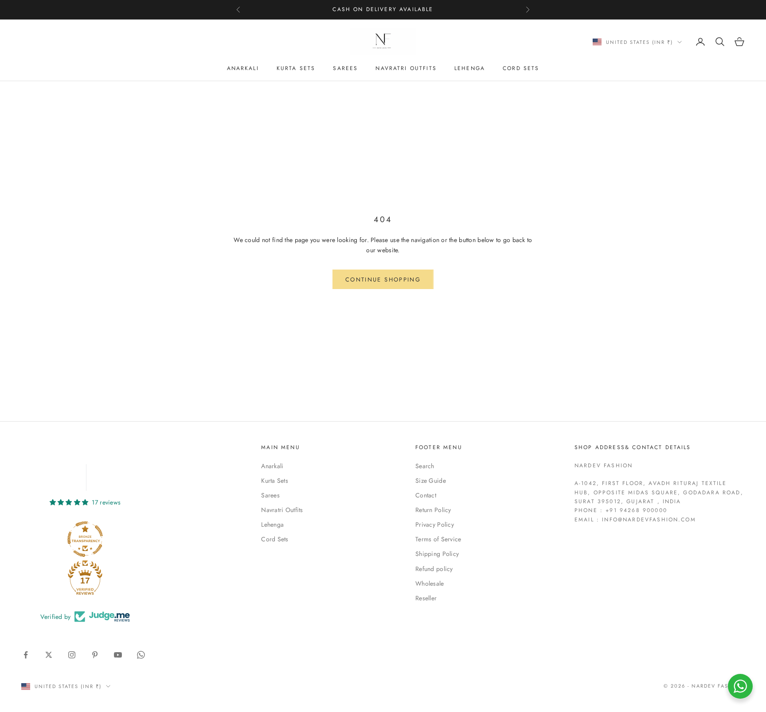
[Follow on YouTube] (117, 654)
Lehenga (469, 68)
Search (424, 466)
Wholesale (429, 583)
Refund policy (434, 568)
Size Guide (430, 480)
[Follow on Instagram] (71, 654)
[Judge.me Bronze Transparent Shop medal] (85, 539)
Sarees (345, 68)
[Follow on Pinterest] (94, 654)
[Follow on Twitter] (48, 654)
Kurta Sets (296, 68)
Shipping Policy (437, 553)
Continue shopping (383, 279)
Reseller (426, 598)
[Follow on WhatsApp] (141, 654)
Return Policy (433, 509)
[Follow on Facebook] (25, 654)
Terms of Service (438, 539)
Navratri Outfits (406, 68)
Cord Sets (521, 68)
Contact (425, 495)
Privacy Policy (434, 524)
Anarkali (243, 68)
